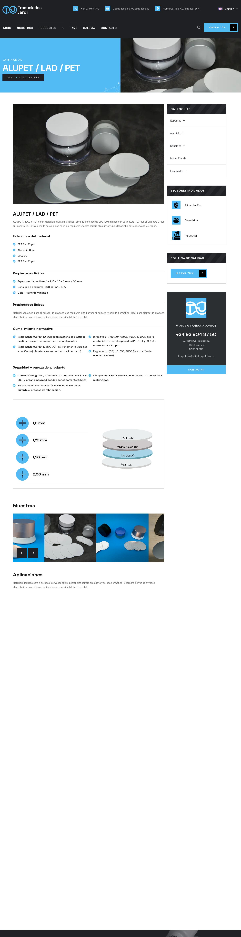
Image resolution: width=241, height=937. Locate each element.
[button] (22, 553)
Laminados (176, 171)
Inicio (10, 77)
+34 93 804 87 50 (196, 334)
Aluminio (175, 133)
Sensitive (175, 145)
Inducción (176, 158)
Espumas (175, 120)
